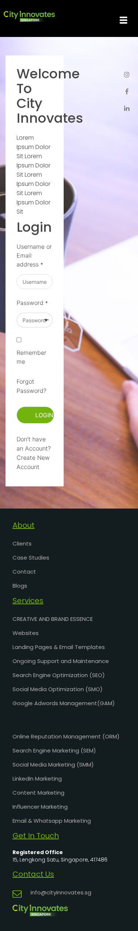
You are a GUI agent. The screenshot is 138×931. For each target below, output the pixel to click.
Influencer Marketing (40, 807)
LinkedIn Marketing (37, 778)
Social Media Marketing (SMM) (53, 764)
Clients (22, 543)
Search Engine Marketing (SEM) (54, 750)
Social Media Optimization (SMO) (58, 689)
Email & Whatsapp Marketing (52, 821)
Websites (26, 633)
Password (32, 302)
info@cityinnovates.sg (61, 892)
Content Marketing (38, 792)
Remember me (31, 357)
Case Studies (31, 557)
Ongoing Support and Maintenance (61, 661)
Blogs (20, 585)
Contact (24, 571)
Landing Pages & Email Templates (59, 647)
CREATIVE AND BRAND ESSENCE (53, 619)
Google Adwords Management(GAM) (64, 703)
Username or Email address (34, 255)
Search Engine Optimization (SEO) (59, 675)
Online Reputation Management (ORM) (66, 736)
